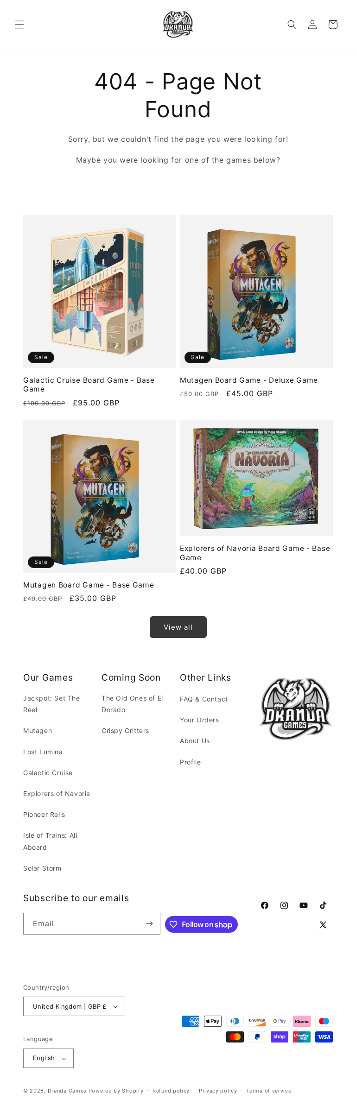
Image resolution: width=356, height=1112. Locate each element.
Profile (190, 762)
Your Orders (199, 720)
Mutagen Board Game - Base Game (88, 585)
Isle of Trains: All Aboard (50, 841)
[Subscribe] (150, 924)
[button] (19, 24)
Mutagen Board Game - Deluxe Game (249, 380)
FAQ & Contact (204, 699)
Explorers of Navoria (56, 793)
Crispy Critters (125, 730)
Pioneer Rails (44, 814)
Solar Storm (42, 868)
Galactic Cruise (48, 773)
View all (178, 627)
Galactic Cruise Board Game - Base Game (89, 384)
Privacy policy (218, 1090)
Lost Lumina (43, 752)
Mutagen (37, 730)
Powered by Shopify (116, 1090)
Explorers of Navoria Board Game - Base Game (255, 553)
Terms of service (268, 1090)
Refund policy (171, 1090)
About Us (195, 741)
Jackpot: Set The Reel (51, 704)
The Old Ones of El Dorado (132, 704)
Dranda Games (67, 1090)
